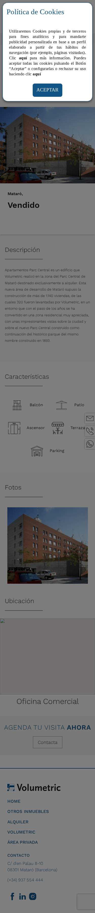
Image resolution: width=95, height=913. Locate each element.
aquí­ (37, 74)
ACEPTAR (47, 89)
